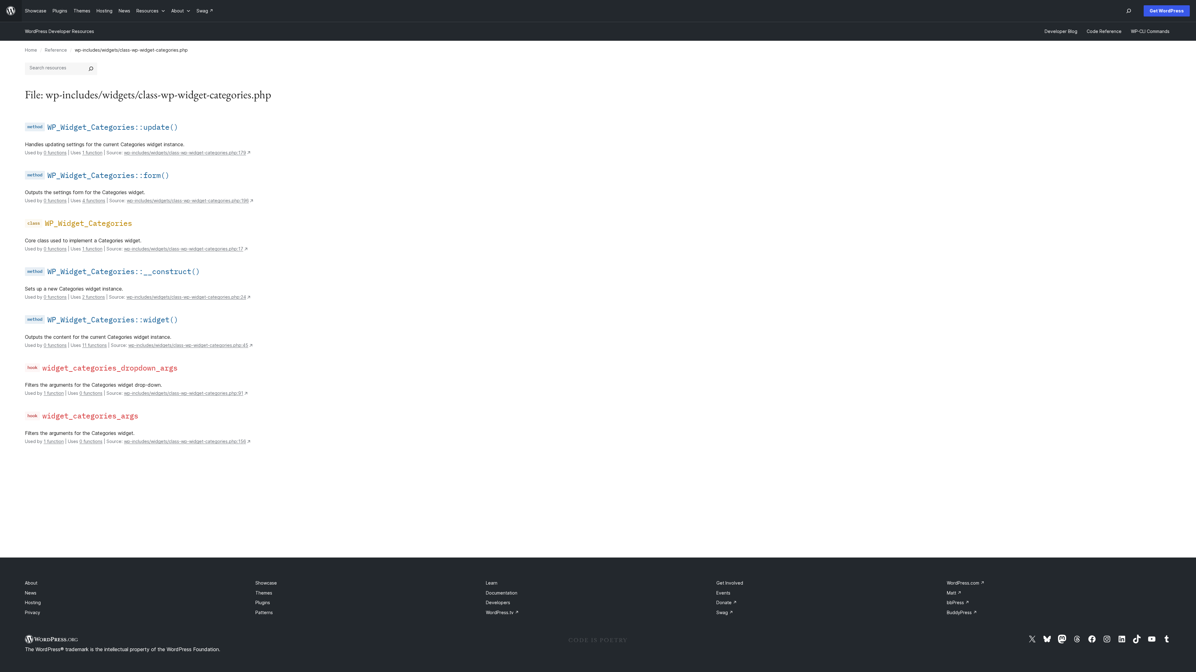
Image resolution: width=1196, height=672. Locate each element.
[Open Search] (1128, 11)
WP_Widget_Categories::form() (108, 175)
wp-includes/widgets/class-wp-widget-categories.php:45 (188, 345)
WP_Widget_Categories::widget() (112, 319)
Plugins (262, 602)
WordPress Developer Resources (59, 31)
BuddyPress (962, 612)
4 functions (93, 200)
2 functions (93, 297)
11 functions (94, 345)
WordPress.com (966, 583)
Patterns (264, 612)
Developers (498, 602)
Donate (726, 602)
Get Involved (729, 583)
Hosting (33, 602)
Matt (954, 592)
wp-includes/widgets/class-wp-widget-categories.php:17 (183, 248)
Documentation (501, 592)
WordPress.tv (502, 612)
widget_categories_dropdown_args (110, 368)
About (31, 583)
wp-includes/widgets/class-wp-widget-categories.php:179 (185, 152)
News (30, 592)
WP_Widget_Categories (88, 223)
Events (723, 592)
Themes (263, 592)
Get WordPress (1167, 10)
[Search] (91, 69)
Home (31, 50)
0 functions (55, 152)
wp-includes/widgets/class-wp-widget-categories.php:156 (185, 441)
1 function (92, 152)
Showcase (266, 583)
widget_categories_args (90, 416)
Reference (56, 50)
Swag (724, 612)
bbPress (958, 602)
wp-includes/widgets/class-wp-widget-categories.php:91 (183, 393)
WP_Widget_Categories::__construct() (123, 271)
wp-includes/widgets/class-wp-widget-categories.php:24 (186, 297)
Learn (491, 583)
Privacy (32, 612)
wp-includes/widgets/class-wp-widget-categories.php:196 (188, 200)
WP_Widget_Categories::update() (112, 127)
